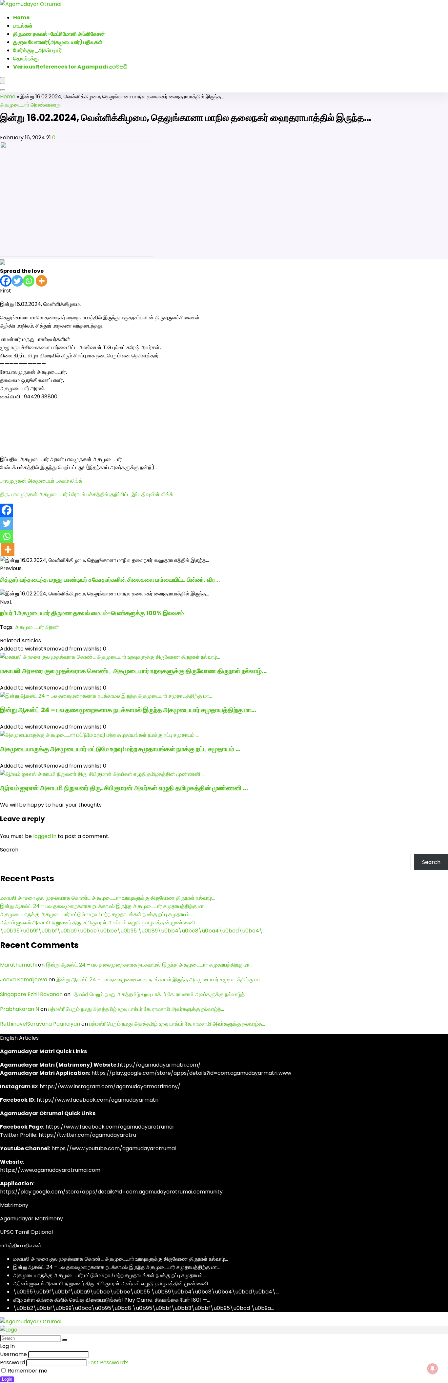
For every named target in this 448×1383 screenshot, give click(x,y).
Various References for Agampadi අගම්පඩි (70, 66)
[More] (41, 281)
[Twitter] (17, 281)
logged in (44, 836)
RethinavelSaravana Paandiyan (40, 1024)
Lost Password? (108, 1362)
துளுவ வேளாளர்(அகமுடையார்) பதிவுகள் (57, 42)
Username (13, 1354)
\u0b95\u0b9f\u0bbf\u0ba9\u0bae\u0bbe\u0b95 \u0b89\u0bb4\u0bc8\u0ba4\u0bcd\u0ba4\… (133, 930)
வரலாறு (52, 105)
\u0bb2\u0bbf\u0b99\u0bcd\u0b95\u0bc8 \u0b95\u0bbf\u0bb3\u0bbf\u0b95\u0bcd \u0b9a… (143, 1308)
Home (7, 96)
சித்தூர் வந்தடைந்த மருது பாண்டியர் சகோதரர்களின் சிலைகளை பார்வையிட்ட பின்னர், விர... (110, 579)
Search (9, 849)
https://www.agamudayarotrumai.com (50, 1170)
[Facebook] (5, 281)
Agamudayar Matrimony (31, 1218)
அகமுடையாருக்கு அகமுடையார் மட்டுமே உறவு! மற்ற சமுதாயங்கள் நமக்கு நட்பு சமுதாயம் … (120, 748)
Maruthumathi (18, 965)
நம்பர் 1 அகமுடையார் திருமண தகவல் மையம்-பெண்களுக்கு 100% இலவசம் (92, 613)
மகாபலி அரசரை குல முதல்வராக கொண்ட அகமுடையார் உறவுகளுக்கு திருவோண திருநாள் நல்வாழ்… (133, 670)
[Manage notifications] (432, 1368)
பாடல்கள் (22, 26)
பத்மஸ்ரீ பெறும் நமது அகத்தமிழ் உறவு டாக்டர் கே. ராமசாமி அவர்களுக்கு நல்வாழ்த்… (160, 994)
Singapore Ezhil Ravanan (31, 994)
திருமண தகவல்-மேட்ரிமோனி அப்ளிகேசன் (59, 34)
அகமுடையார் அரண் (22, 105)
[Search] (2, 90)
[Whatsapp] (28, 281)
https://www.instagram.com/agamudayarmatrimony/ (110, 1086)
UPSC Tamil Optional (26, 1232)
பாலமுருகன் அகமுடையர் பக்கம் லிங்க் (41, 481)
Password (12, 1362)
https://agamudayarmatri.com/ (159, 1065)
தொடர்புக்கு (26, 58)
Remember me (27, 1370)
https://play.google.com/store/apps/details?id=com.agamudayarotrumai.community (111, 1191)
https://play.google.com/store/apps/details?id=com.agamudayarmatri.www (191, 1073)
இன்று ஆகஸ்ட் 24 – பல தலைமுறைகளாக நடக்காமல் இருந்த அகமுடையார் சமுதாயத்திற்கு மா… (128, 709)
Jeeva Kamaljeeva (23, 979)
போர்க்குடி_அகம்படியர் (37, 50)
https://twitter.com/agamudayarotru (87, 1135)
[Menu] (2, 80)
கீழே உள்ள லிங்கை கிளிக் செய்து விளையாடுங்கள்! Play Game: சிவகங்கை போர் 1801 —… (111, 1300)
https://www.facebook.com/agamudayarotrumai (109, 1127)
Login (7, 1379)
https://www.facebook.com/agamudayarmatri (97, 1100)
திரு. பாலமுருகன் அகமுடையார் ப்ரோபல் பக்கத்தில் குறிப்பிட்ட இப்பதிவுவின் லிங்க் (86, 494)
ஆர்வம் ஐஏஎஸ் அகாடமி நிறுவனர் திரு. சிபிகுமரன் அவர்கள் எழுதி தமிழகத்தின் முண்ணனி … (124, 787)
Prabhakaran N (19, 1009)
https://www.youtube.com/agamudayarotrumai (113, 1148)
